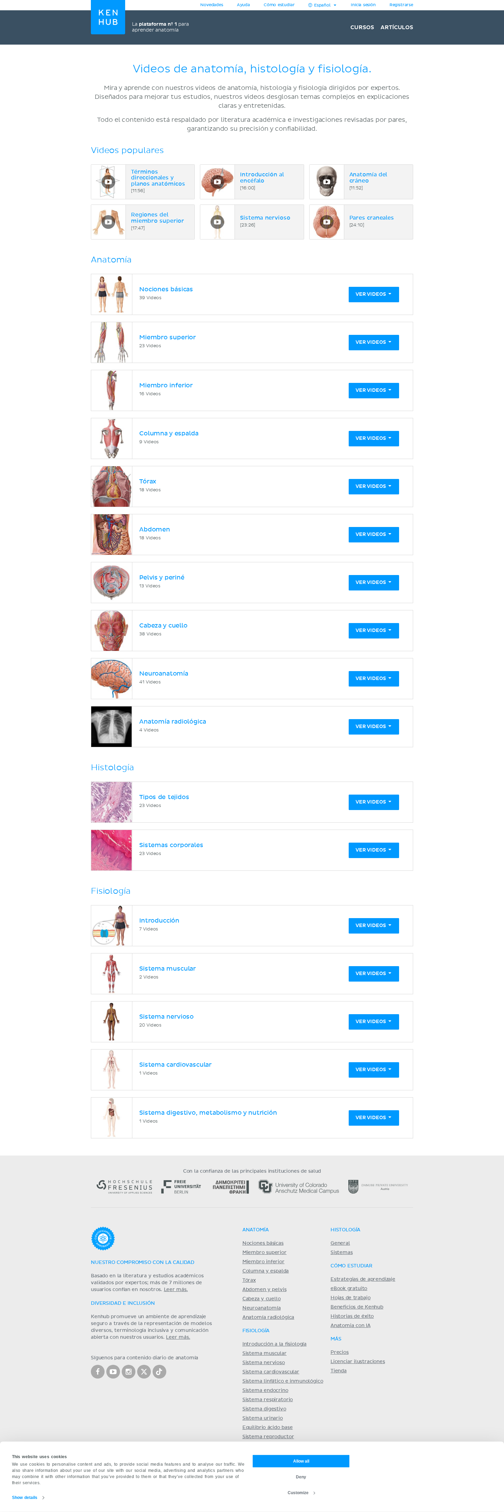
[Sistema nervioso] (217, 222)
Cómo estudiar (279, 5)
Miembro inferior (263, 1261)
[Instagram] (128, 1372)
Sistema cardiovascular (270, 1372)
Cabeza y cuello (261, 1299)
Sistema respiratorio (267, 1399)
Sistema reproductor (268, 1436)
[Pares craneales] (327, 222)
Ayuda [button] (243, 5)
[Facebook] (98, 1372)
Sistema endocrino (265, 1390)
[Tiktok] (159, 1372)
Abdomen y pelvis (264, 1289)
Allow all (301, 1460)
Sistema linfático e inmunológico (282, 1381)
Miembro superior (264, 1252)
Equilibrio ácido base (267, 1427)
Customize (298, 1492)
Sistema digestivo (264, 1409)
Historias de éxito (352, 1316)
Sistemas (342, 1252)
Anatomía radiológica (268, 1317)
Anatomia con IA (351, 1325)
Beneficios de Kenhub (357, 1307)
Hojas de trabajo (351, 1298)
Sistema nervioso (263, 1362)
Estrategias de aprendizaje (363, 1279)
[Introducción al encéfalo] (217, 182)
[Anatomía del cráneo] (327, 182)
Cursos (362, 27)
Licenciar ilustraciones (358, 1361)
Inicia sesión (363, 5)
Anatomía (255, 1230)
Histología (345, 1230)
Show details (25, 1497)
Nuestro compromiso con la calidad (142, 1262)
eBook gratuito (349, 1288)
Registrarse (401, 5)
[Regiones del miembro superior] (108, 222)
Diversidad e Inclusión (123, 1303)
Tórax (249, 1280)
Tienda (339, 1371)
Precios (340, 1352)
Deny (301, 1476)
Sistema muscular (264, 1353)
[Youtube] (113, 1372)
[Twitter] (144, 1372)
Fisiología (255, 1330)
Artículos (397, 27)
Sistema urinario (262, 1418)
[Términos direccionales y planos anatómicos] (108, 182)
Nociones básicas (263, 1243)
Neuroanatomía (261, 1308)
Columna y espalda (265, 1271)
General (340, 1243)
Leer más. (176, 1289)
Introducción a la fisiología (274, 1344)
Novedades (211, 5)
